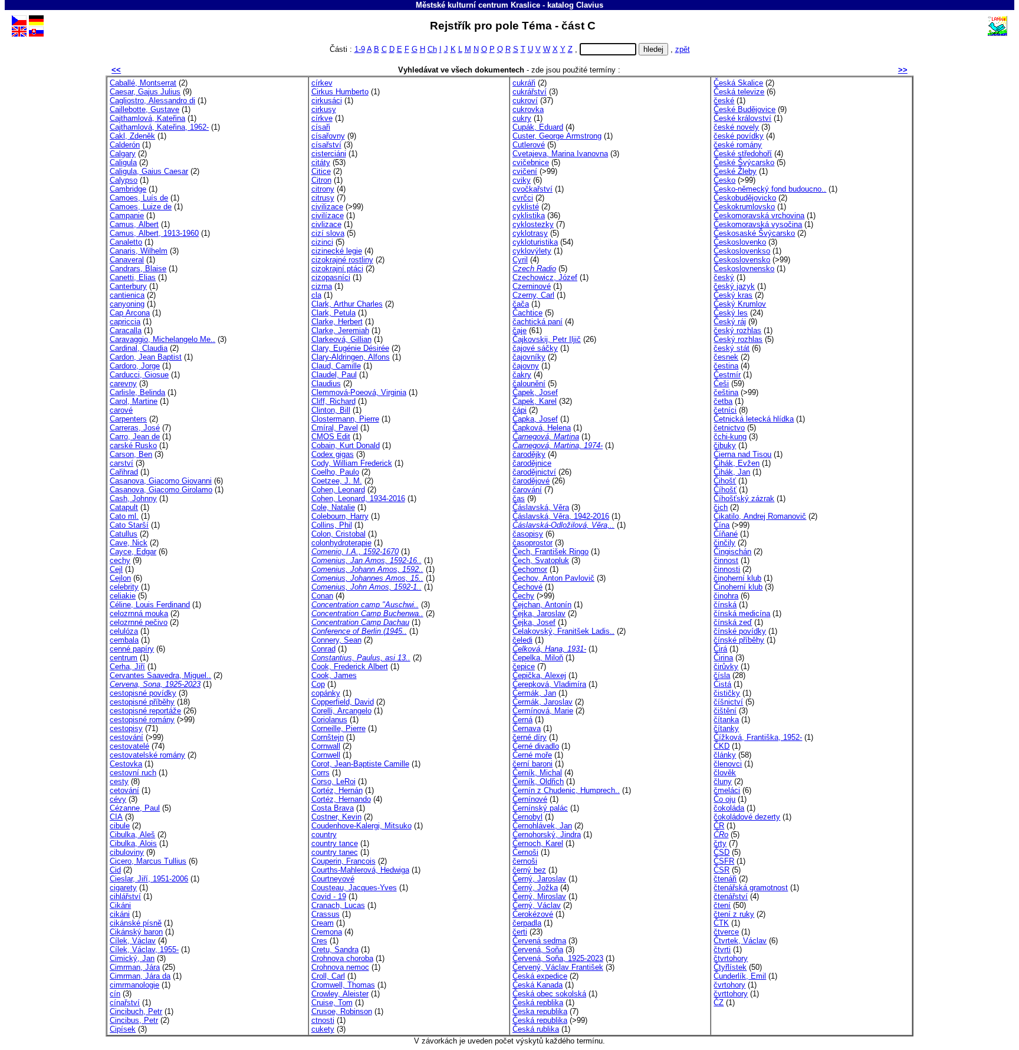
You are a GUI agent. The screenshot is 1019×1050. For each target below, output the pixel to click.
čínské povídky (740, 631)
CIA (116, 816)
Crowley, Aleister (340, 993)
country (324, 834)
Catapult (124, 507)
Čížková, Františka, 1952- (758, 737)
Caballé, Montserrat (143, 82)
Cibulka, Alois (133, 843)
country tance (334, 843)
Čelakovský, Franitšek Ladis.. (563, 631)
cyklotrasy (530, 233)
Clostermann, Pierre (345, 418)
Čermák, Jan (534, 693)
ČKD (721, 746)
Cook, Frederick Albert (349, 666)
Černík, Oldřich (538, 781)
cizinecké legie (336, 250)
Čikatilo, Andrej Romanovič (760, 516)
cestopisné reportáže (145, 710)
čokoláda (729, 808)
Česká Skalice (738, 82)
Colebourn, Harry (340, 516)
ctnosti (322, 1020)
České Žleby (735, 171)
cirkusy (323, 109)
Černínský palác (540, 808)
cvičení (524, 171)
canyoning (127, 303)
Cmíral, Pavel (334, 427)
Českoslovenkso (742, 250)
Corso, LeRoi (333, 781)
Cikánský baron (136, 931)
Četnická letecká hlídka (754, 418)
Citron (321, 180)
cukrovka (528, 109)
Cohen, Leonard (338, 489)
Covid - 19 (328, 896)
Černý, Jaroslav (539, 878)
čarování (527, 489)
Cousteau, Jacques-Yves (354, 887)
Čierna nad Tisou (742, 454)
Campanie (127, 215)
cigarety (123, 887)
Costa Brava (332, 808)
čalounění (528, 383)
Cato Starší (129, 525)
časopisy (527, 533)
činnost (726, 560)
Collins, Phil (331, 525)
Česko (724, 180)
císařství (326, 144)
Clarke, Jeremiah (340, 330)
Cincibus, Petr (134, 1020)
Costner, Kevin (336, 816)
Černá (522, 719)
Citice (321, 171)
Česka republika (539, 1011)
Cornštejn (327, 737)
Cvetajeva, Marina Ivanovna (560, 153)
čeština (726, 392)
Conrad (323, 648)
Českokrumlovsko (744, 206)
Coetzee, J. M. (336, 480)
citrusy (322, 197)
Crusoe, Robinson (341, 1011)
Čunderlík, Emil (740, 976)
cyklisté (525, 206)
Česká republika (539, 1020)
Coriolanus (329, 719)
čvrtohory (729, 984)
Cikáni (120, 905)
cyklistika (528, 215)
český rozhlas (737, 330)
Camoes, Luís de (139, 197)
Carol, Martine (133, 401)
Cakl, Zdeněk (132, 135)
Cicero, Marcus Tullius (148, 861)
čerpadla (526, 923)
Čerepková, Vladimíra (549, 684)
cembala (124, 640)
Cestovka (126, 763)
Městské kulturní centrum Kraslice (478, 5)
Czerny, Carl (533, 295)
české (724, 100)
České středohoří (743, 153)
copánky (325, 693)
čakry (521, 374)
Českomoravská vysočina (758, 224)
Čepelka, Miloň (537, 657)
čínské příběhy (739, 640)
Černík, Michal (537, 772)
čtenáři (725, 878)
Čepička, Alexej (539, 675)
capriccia (125, 321)
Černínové (529, 799)
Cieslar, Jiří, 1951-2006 (149, 878)
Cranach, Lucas (338, 905)
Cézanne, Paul (135, 808)
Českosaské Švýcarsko (754, 233)
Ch (432, 49)
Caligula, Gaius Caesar (149, 171)
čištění (725, 710)
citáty (320, 162)
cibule (120, 825)
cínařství (125, 1002)
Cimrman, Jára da (140, 976)
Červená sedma (539, 940)
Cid (115, 869)
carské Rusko (133, 445)
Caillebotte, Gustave (144, 109)
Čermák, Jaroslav (542, 701)
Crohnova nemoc (340, 967)
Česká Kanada (537, 984)
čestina (726, 365)
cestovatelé (129, 746)
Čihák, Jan (732, 472)
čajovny (525, 365)
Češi (721, 383)
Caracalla (126, 330)
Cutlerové (528, 144)
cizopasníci (330, 277)
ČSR (721, 869)
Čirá (720, 648)
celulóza (124, 631)
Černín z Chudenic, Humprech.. (566, 790)
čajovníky (528, 357)
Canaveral (127, 259)
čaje (519, 330)
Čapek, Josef (535, 392)
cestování (126, 737)
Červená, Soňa (537, 949)
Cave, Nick (128, 542)
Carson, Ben (131, 454)
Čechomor (529, 569)
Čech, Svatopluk (540, 560)
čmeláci (727, 790)
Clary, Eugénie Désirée (350, 348)
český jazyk (734, 286)
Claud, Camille (336, 365)
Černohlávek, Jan (542, 825)
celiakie (123, 595)
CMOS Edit (330, 436)
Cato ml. (124, 516)
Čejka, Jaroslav (539, 613)
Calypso (123, 180)
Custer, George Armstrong (556, 135)
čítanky (726, 728)
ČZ (719, 1002)
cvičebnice (530, 162)
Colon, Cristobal (338, 533)
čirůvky (726, 666)
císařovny (328, 135)
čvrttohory (731, 993)
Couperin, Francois (343, 861)
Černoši (525, 852)
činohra (726, 595)
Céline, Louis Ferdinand (150, 604)
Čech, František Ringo (550, 551)
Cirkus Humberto (340, 91)
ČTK (721, 923)
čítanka (726, 719)
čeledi (522, 640)
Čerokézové (532, 914)
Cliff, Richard (333, 401)
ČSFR (724, 861)
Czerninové (531, 286)
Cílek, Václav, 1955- (144, 949)
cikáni (120, 914)
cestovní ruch (133, 772)
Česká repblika (537, 1002)
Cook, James (334, 675)
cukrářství (529, 91)
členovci (728, 763)
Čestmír (727, 374)
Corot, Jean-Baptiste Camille (360, 763)
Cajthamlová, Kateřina (147, 118)
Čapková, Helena (541, 427)
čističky (727, 693)
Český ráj (730, 321)
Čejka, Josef (533, 622)
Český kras (733, 295)
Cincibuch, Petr (136, 1011)
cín (115, 993)
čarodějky (528, 454)
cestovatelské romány (147, 755)
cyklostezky (533, 224)
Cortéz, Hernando (341, 799)
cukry (521, 118)
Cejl (116, 569)
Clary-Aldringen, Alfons (350, 357)
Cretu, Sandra (335, 949)
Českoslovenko (740, 242)
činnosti (727, 569)
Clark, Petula (333, 312)
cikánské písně (136, 923)
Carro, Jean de (135, 436)
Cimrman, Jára (135, 967)
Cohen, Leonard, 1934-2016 (358, 498)
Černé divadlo (535, 746)
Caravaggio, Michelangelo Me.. (162, 339)
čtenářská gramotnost (751, 887)
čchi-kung (730, 436)
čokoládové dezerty (747, 816)
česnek (726, 357)
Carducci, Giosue (139, 374)
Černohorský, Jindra (546, 834)
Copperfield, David (342, 701)
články (725, 755)
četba (723, 401)
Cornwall (325, 746)
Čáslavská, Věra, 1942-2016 (560, 516)
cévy (118, 799)
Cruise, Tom (332, 1002)
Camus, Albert (134, 224)
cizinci (322, 242)
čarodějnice (531, 463)
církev (322, 82)
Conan (322, 595)
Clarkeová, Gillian (341, 339)
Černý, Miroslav (539, 896)
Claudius (326, 383)
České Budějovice (744, 109)
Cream (322, 923)
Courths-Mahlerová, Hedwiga (360, 869)
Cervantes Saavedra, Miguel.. (160, 675)
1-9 (359, 49)
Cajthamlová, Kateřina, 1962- (159, 127)
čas (518, 498)
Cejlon (120, 578)
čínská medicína (742, 613)
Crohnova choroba (342, 958)
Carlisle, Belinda (137, 392)
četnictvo (729, 427)
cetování (124, 790)
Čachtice (527, 312)
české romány (738, 144)
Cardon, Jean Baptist (146, 357)
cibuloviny (127, 852)
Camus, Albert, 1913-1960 (154, 233)
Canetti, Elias (133, 277)
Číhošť (725, 489)
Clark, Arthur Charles (347, 303)
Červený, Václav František (557, 967)
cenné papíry (132, 648)
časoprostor (532, 542)
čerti (519, 931)
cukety (322, 1029)
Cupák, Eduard (537, 127)
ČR (719, 825)
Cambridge (128, 189)
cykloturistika (535, 242)
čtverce (726, 931)
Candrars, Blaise (138, 268)
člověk (725, 772)
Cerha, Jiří (127, 666)
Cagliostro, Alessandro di (152, 100)
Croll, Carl (328, 976)
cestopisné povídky (143, 693)
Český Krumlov (740, 303)
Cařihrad (124, 472)
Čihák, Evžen (737, 463)
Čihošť (725, 480)
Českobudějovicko (745, 197)
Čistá (722, 684)
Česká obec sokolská (549, 993)
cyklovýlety (531, 250)
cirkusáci (326, 100)
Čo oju (724, 799)
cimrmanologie (134, 984)
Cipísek (123, 1029)
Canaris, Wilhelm (138, 250)
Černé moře (532, 755)
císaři (320, 127)
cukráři (523, 82)
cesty (119, 781)
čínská (725, 604)
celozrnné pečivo (138, 622)
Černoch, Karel (537, 843)
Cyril (520, 259)
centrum (123, 657)
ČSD (721, 852)
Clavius (589, 5)
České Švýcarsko (744, 162)
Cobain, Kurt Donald (345, 445)
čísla (722, 675)
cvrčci (522, 197)
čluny (723, 781)
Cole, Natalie (333, 507)
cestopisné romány (142, 719)
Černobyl (527, 816)
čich (721, 507)
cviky (521, 180)
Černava (526, 728)
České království (742, 118)
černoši (524, 861)
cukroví (525, 100)
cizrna (321, 286)
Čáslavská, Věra (540, 507)
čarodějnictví (534, 472)
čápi (519, 410)
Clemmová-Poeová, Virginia (358, 392)
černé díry (529, 737)
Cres (319, 940)
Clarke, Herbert (337, 321)
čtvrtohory (731, 958)
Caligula (123, 162)
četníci (725, 410)
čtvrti (722, 949)
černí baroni (532, 763)
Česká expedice (539, 976)
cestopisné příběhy (142, 701)
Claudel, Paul (334, 374)
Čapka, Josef (535, 418)
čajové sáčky (535, 348)
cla (316, 295)
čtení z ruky (734, 914)
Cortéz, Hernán (337, 790)
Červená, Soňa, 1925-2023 (557, 958)
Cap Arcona (130, 312)
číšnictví (728, 701)
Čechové (527, 586)
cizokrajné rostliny (342, 259)
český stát (732, 348)
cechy (120, 560)
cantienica (127, 295)
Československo (742, 259)
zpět (682, 49)
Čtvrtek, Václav (740, 940)
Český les (731, 312)
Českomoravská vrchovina (759, 215)
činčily (724, 542)
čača (520, 303)
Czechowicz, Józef (544, 277)
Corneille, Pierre (338, 728)
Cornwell (325, 755)
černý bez (529, 869)
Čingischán (732, 551)
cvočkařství (532, 189)
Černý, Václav (536, 905)
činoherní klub (737, 578)
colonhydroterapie (341, 542)
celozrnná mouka (139, 613)
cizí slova (327, 233)
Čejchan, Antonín (541, 604)
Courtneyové (332, 878)
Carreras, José (135, 427)
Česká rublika (535, 1029)
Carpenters (128, 418)
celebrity (124, 586)
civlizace (326, 224)
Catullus (123, 533)
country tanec (334, 852)
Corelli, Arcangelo (341, 710)
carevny (123, 383)
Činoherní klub (738, 586)
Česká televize (739, 91)
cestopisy (126, 728)
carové (121, 410)
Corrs (320, 772)
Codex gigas (332, 454)
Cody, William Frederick (351, 463)
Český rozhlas (738, 339)
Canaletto (126, 242)
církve (322, 118)
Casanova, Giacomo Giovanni (161, 480)
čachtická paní (537, 321)
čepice (523, 666)
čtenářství (731, 896)
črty (720, 843)
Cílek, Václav (133, 940)
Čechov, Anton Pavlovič (553, 578)
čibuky (725, 445)
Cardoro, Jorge (135, 365)
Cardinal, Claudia (138, 348)
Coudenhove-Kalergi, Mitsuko (361, 825)
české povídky (739, 135)
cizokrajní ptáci (337, 268)
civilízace (327, 215)
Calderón (125, 144)
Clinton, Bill (330, 410)
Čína (721, 525)
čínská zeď (733, 622)
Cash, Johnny (133, 498)
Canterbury (128, 286)
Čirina (723, 657)
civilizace (327, 206)
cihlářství (125, 896)
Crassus (325, 914)
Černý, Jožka (535, 887)
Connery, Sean (336, 640)
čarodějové (531, 480)
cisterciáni (328, 153)
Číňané (726, 533)
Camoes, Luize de (141, 206)
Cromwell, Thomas (343, 984)
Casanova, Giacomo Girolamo (161, 489)
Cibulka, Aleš (132, 834)
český (724, 277)
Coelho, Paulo (335, 472)
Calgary (123, 153)
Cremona (326, 931)
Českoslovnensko (744, 268)
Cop (318, 684)
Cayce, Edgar (133, 551)
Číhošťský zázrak (744, 498)
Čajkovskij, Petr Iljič (546, 339)
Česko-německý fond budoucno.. (770, 189)
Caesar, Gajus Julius (145, 91)
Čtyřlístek (730, 967)
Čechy (523, 595)
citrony (322, 189)
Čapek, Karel (534, 401)
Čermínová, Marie (542, 710)
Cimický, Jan (132, 958)
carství (121, 463)
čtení (722, 905)
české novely (736, 127)
